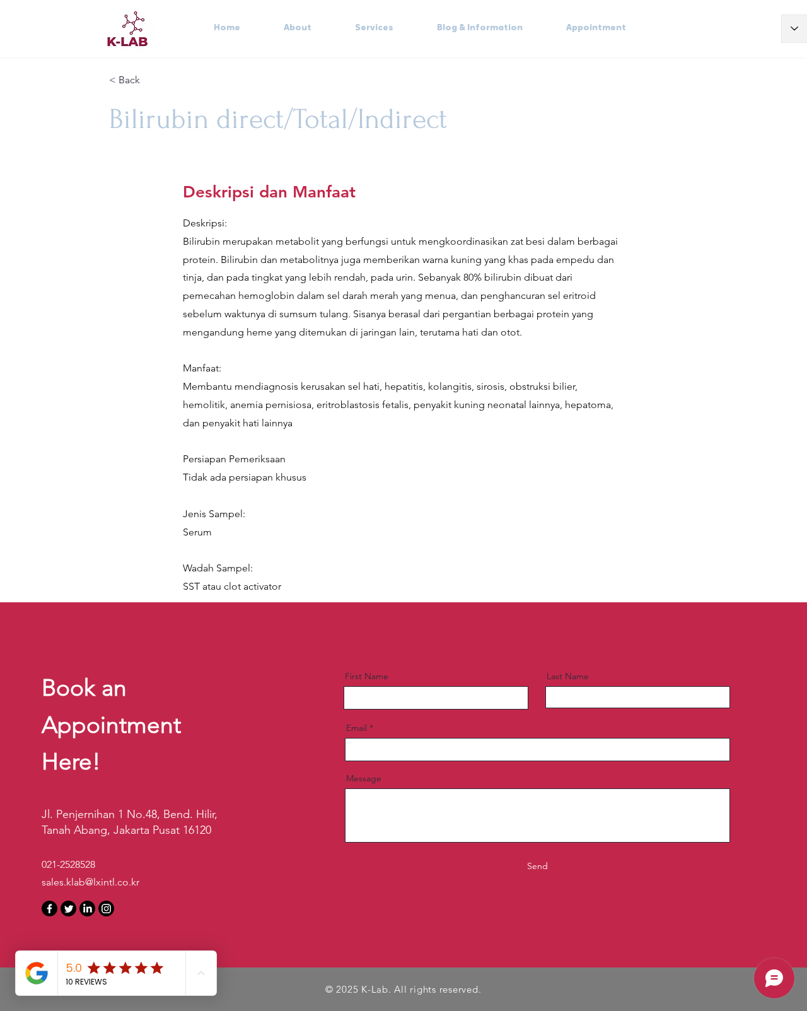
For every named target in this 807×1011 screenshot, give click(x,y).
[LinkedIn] (87, 908)
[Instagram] (106, 908)
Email (356, 727)
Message (363, 778)
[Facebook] (49, 908)
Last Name (568, 676)
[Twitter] (68, 908)
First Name (366, 676)
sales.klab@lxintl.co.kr (90, 882)
